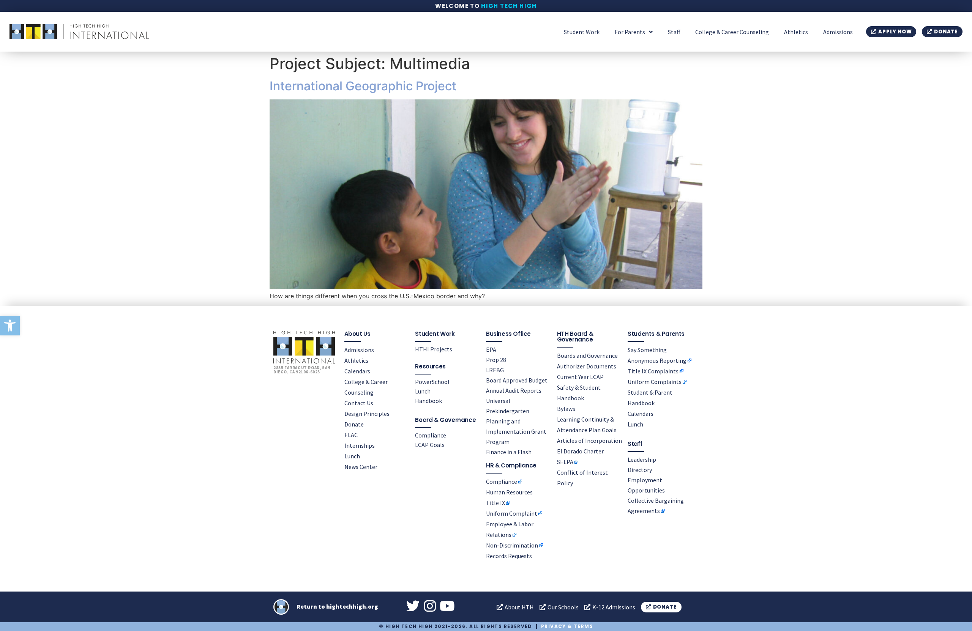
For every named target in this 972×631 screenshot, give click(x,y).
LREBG (495, 370)
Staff (674, 32)
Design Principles (367, 413)
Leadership (642, 459)
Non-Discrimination (512, 545)
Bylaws (566, 408)
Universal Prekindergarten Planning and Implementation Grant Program (516, 421)
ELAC (351, 435)
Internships (359, 445)
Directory (640, 470)
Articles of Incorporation (589, 440)
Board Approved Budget (517, 380)
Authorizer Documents (586, 366)
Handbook (428, 400)
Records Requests (509, 556)
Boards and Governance (587, 355)
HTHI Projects (433, 349)
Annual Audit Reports (513, 390)
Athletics (796, 32)
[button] (10, 325)
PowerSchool (432, 382)
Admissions (838, 32)
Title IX (495, 503)
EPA (491, 349)
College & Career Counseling (732, 32)
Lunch (352, 456)
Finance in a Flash (509, 452)
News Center (360, 466)
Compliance (430, 435)
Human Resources (509, 492)
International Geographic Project (363, 86)
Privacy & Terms (567, 626)
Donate (354, 424)
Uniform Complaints (655, 382)
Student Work (582, 32)
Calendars (357, 371)
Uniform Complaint (511, 513)
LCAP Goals (430, 444)
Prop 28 (496, 359)
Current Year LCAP (580, 377)
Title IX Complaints (653, 371)
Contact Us (358, 403)
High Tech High (509, 6)
